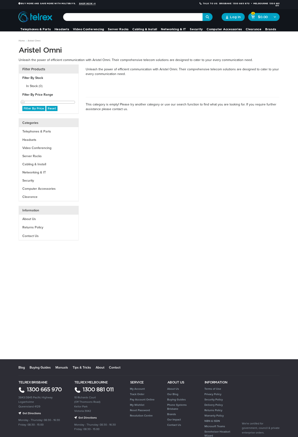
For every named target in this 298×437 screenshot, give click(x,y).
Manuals (61, 367)
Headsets (61, 29)
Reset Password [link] (140, 410)
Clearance (253, 29)
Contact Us (30, 236)
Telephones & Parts (35, 29)
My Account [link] (137, 389)
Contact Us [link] (174, 425)
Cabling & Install (144, 29)
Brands (270, 29)
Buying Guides (40, 367)
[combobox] (133, 17)
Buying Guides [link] (176, 399)
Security (196, 29)
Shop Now (86, 3)
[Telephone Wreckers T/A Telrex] (35, 15)
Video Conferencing (88, 29)
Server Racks (118, 29)
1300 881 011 (97, 389)
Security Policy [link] (213, 399)
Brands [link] (171, 414)
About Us (29, 219)
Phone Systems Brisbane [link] (177, 407)
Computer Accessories (224, 29)
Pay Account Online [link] (142, 399)
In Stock (34, 86)
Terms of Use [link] (212, 389)
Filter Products (33, 69)
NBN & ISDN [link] (212, 421)
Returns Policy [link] (213, 410)
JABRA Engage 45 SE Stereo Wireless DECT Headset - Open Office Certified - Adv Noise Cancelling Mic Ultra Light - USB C (33, 416)
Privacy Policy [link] (212, 394)
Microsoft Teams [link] (214, 426)
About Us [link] (173, 389)
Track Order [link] (137, 394)
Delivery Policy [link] (213, 405)
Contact (114, 367)
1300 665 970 (43, 389)
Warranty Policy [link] (214, 415)
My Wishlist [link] (137, 405)
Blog (21, 367)
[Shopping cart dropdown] (275, 17)
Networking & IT (173, 29)
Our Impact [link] (174, 419)
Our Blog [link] (172, 394)
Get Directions (87, 418)
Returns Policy (32, 227)
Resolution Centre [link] (141, 415)
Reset (52, 108)
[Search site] (208, 17)
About (100, 367)
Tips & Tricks (82, 367)
